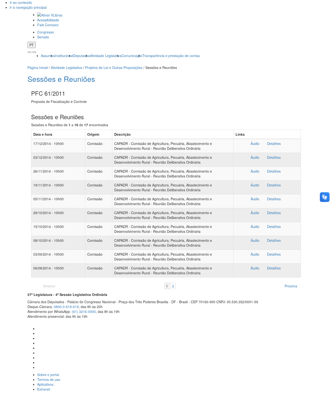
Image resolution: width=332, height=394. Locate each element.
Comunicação (131, 55)
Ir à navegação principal (28, 7)
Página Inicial (37, 67)
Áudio (255, 143)
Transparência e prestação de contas (171, 55)
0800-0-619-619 (66, 306)
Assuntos (48, 55)
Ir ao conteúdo (21, 2)
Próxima (291, 286)
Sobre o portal (48, 374)
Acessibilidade (48, 19)
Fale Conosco (48, 24)
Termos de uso (48, 379)
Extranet (43, 389)
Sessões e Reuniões (61, 79)
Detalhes (273, 143)
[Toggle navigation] (29, 52)
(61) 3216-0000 (84, 311)
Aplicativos (45, 384)
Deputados (81, 55)
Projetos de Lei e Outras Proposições (113, 67)
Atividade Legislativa (105, 55)
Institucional (64, 55)
